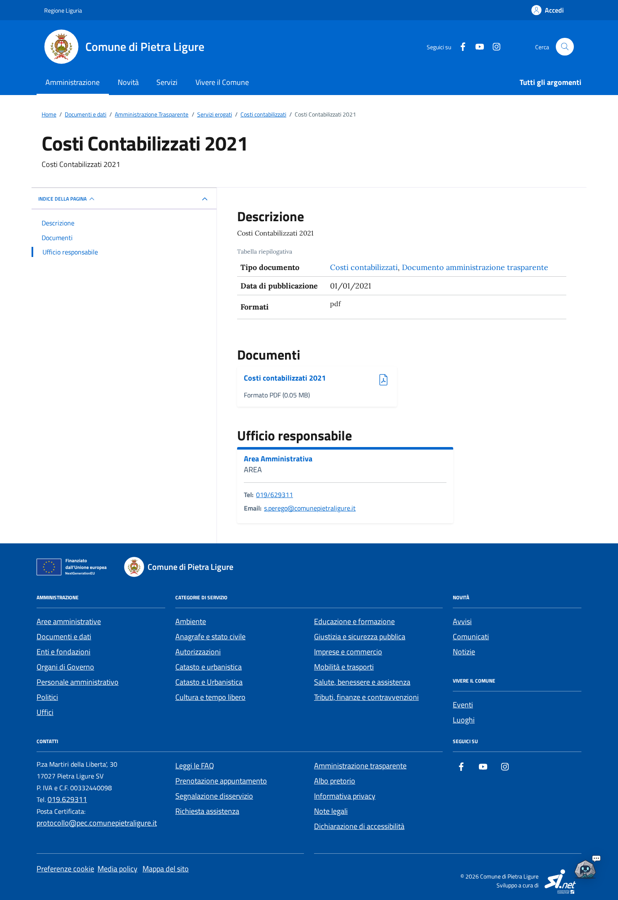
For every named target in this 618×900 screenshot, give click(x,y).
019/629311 (274, 495)
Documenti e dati (64, 636)
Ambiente (190, 621)
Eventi (463, 704)
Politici (47, 697)
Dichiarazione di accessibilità (359, 826)
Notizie (464, 651)
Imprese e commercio (348, 651)
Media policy (117, 868)
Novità (128, 82)
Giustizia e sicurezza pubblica (359, 636)
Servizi (166, 82)
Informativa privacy (344, 796)
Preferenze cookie (65, 868)
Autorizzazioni (198, 651)
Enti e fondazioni (63, 651)
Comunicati (471, 636)
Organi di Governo (65, 666)
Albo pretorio (334, 780)
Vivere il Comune (222, 82)
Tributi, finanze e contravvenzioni (366, 697)
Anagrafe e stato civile (210, 636)
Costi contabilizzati (364, 267)
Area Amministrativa (278, 459)
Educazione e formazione (354, 621)
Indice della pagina (62, 199)
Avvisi (462, 621)
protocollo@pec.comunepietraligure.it (97, 823)
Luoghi (464, 719)
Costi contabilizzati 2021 (285, 378)
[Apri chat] (585, 867)
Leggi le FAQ (194, 765)
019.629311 (67, 799)
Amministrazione (72, 82)
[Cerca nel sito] (565, 47)
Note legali (331, 811)
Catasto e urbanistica (208, 666)
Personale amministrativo (78, 682)
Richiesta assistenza (207, 811)
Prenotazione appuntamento (221, 780)
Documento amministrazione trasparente (475, 267)
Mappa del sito (166, 868)
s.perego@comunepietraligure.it (310, 508)
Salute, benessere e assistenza (362, 682)
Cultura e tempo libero (210, 697)
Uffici (45, 712)
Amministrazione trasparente (360, 765)
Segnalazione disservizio (214, 796)
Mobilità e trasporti (344, 666)
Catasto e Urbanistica (209, 682)
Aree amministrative (69, 621)
